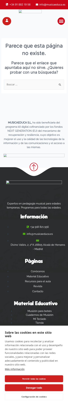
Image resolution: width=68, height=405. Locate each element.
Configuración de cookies (34, 396)
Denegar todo (34, 387)
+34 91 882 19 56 (20, 4)
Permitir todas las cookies (34, 379)
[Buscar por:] (34, 84)
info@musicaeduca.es (52, 4)
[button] (61, 21)
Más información (15, 369)
